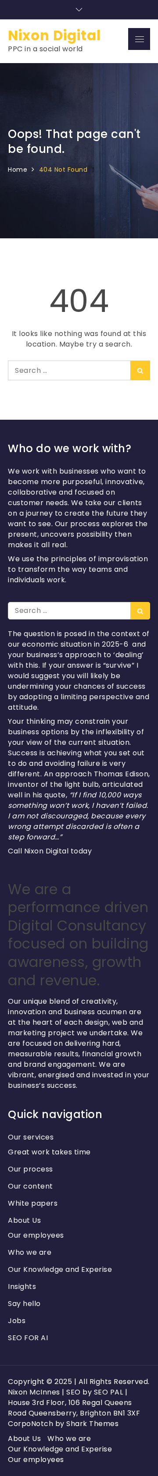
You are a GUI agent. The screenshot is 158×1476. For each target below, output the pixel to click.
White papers (32, 1203)
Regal (92, 1403)
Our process (30, 1169)
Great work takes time (49, 1152)
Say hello (24, 1304)
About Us (24, 1220)
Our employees (36, 1235)
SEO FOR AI (28, 1338)
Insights (22, 1286)
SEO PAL (108, 1392)
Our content (30, 1186)
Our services (31, 1137)
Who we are (29, 1252)
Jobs (16, 1321)
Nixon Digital (54, 35)
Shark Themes (92, 1424)
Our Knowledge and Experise (60, 1269)
